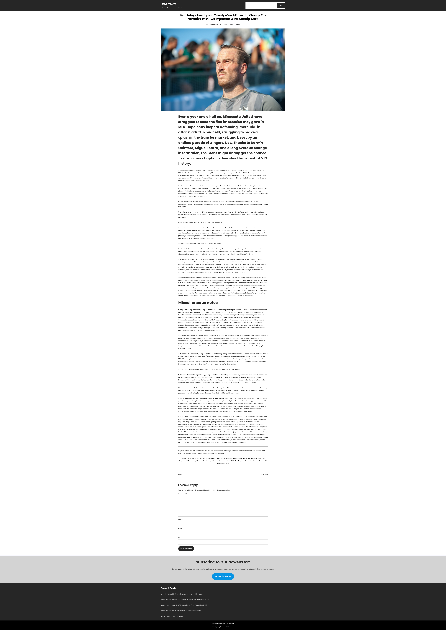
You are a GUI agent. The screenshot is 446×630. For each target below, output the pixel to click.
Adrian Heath (191, 458)
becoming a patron (217, 453)
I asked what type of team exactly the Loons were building (229, 293)
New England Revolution (244, 461)
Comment (182, 494)
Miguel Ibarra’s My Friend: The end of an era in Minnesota (182, 594)
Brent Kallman (216, 458)
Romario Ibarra (223, 463)
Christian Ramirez (229, 458)
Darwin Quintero (242, 458)
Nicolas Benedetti (260, 461)
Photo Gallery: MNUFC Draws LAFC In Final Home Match (181, 610)
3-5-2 (183, 458)
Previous (264, 474)
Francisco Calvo (255, 458)
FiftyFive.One (169, 3)
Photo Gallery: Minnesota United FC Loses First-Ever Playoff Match (185, 599)
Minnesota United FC (226, 461)
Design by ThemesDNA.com (223, 627)
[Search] (281, 5)
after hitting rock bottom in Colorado (238, 178)
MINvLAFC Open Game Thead (172, 616)
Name (181, 519)
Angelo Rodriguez (204, 458)
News (238, 24)
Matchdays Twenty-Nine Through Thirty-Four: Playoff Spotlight (184, 605)
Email (180, 528)
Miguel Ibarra (213, 461)
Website (181, 538)
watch (181, 328)
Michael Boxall (202, 461)
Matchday (192, 461)
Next (180, 474)
